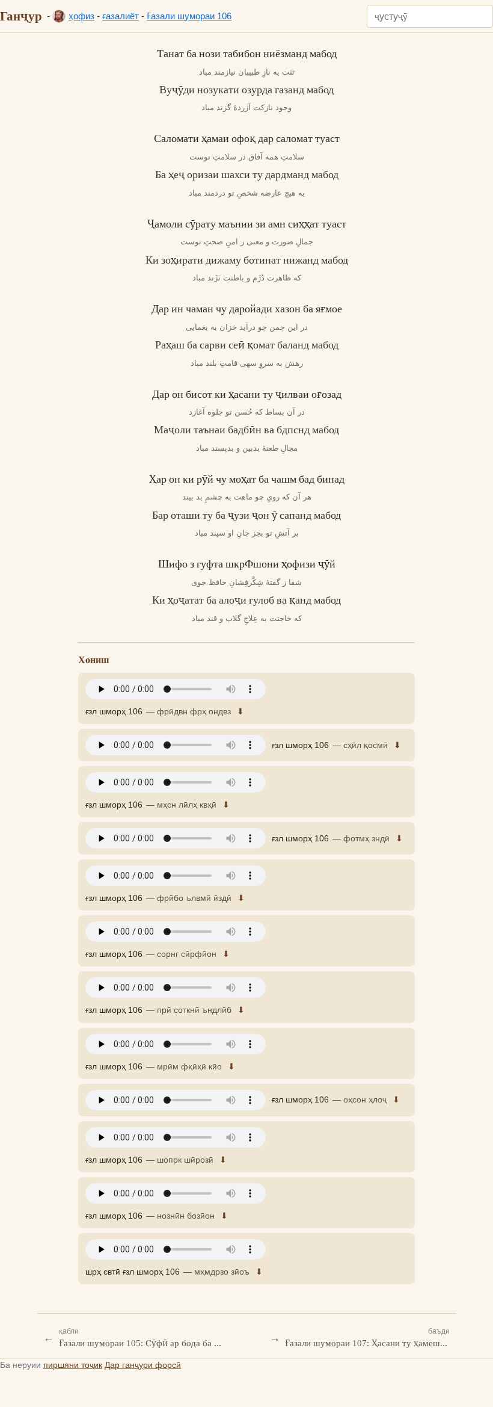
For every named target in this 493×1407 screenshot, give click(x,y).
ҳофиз (81, 16)
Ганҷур (21, 15)
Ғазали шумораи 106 (189, 16)
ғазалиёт (120, 16)
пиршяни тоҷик (72, 1364)
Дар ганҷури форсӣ (143, 1364)
